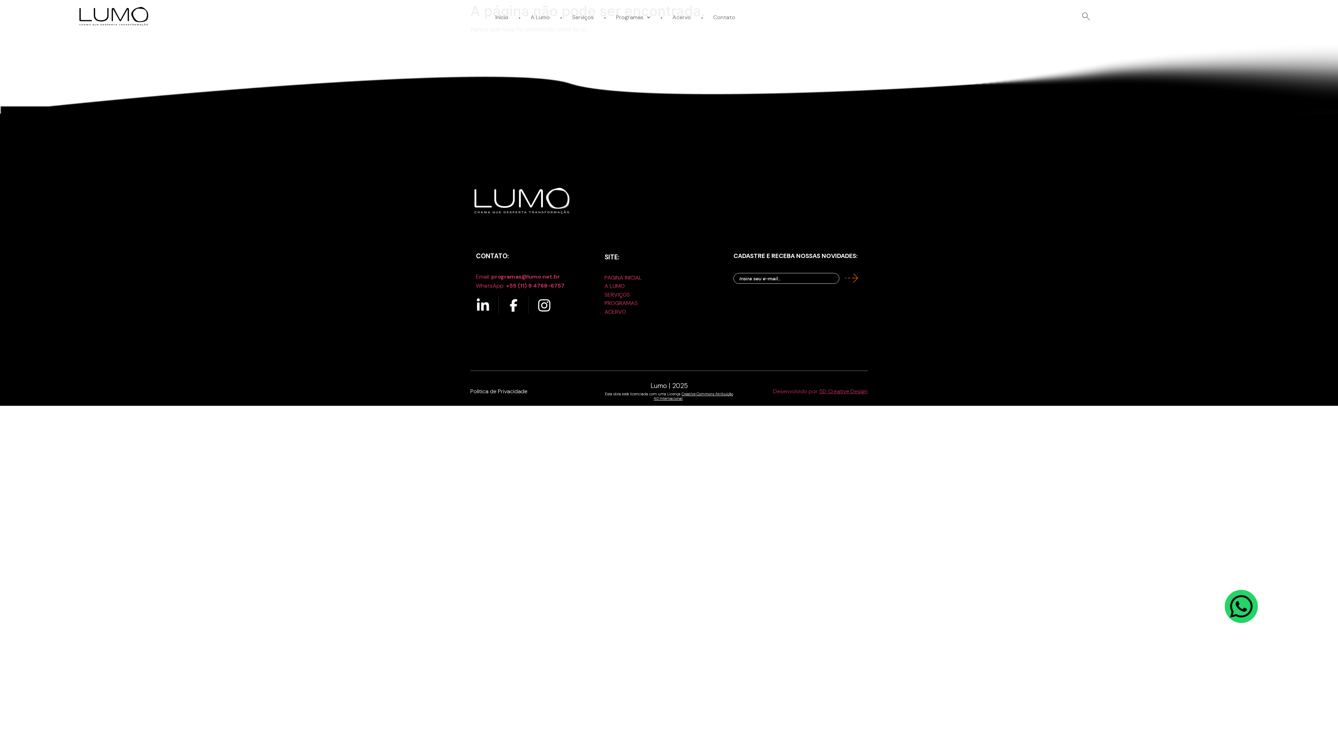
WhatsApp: (520, 285)
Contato (724, 17)
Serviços (583, 17)
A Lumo (540, 17)
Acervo (681, 17)
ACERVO (615, 311)
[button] (633, 17)
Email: (518, 276)
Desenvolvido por (820, 391)
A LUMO (615, 286)
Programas (630, 17)
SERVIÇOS (617, 294)
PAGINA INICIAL (623, 277)
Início (501, 17)
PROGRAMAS (621, 303)
